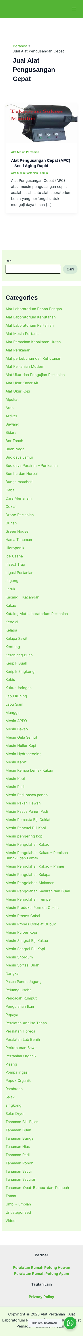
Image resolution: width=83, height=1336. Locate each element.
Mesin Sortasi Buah (22, 965)
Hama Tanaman (19, 539)
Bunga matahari (19, 482)
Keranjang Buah (19, 655)
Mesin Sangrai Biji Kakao (27, 940)
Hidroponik (15, 548)
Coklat (11, 506)
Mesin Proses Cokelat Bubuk (31, 924)
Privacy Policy (41, 1296)
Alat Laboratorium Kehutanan (31, 317)
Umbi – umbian (18, 1204)
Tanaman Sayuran (21, 1179)
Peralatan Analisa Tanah (26, 1023)
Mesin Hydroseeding (24, 754)
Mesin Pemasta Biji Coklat (28, 819)
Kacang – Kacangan (22, 597)
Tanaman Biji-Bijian (22, 1122)
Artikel (11, 416)
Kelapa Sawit (16, 638)
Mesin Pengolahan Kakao (27, 844)
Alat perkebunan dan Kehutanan (33, 358)
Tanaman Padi (18, 1155)
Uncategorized (18, 1212)
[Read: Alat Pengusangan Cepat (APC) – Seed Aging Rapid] (41, 122)
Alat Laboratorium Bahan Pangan (34, 309)
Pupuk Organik (18, 1080)
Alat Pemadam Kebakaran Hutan (33, 342)
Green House (17, 531)
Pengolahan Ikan (20, 1006)
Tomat (11, 1196)
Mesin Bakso (17, 729)
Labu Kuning (16, 696)
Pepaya (12, 1014)
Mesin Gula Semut (21, 737)
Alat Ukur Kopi (18, 391)
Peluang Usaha (18, 990)
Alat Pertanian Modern (25, 366)
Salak (10, 1097)
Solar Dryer (15, 1113)
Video (10, 1220)
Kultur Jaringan (19, 688)
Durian (11, 523)
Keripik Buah (16, 663)
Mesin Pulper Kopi (21, 932)
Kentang (13, 646)
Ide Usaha (14, 556)
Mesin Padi (15, 786)
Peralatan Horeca (20, 1031)
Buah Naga (15, 449)
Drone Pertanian (20, 515)
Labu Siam (14, 704)
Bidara (11, 432)
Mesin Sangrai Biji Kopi (25, 949)
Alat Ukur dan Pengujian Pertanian (35, 374)
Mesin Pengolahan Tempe (28, 899)
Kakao (11, 605)
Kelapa (11, 630)
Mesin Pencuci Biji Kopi (26, 828)
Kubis (10, 679)
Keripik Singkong (20, 671)
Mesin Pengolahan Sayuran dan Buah (38, 891)
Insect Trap (15, 564)
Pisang (11, 1064)
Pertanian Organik (21, 1056)
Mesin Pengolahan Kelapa (28, 874)
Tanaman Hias (18, 1146)
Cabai (10, 490)
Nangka (12, 973)
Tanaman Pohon (19, 1163)
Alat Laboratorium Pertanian (30, 325)
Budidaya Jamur (19, 457)
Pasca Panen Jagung (24, 981)
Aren (10, 407)
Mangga (12, 712)
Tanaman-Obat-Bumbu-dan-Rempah (37, 1187)
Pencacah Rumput (21, 998)
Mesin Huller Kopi (21, 745)
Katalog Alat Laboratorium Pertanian (37, 613)
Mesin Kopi (15, 778)
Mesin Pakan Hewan (23, 803)
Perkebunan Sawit (21, 1047)
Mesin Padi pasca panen (27, 795)
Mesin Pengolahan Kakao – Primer (35, 866)
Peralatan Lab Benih (23, 1039)
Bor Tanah (14, 440)
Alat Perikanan (18, 350)
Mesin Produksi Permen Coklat (32, 907)
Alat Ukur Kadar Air (22, 383)
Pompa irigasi (17, 1072)
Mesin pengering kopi (24, 836)
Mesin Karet (16, 762)
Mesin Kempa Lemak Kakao (29, 770)
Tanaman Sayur (19, 1171)
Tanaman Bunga (19, 1138)
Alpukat (12, 399)
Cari (8, 261)
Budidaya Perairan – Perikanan (32, 465)
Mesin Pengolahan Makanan (30, 883)
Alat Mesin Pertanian (24, 333)
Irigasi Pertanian (19, 572)
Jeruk (10, 589)
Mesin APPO (16, 721)
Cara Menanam (19, 498)
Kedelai (12, 622)
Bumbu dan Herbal (22, 473)
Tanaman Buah (18, 1130)
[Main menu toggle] (74, 9)
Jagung (12, 580)
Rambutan (14, 1089)
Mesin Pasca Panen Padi (27, 811)
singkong (13, 1105)
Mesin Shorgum (19, 957)
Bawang (12, 424)
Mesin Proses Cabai (23, 916)
